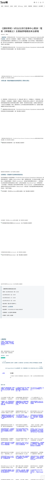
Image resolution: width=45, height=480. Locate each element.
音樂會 (7, 355)
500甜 (15, 6)
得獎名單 (6, 6)
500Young (20, 6)
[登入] (41, 2)
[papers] (39, 2)
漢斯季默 (3, 355)
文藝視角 (30, 6)
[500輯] (4, 2)
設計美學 (41, 6)
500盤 (11, 6)
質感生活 (35, 6)
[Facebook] (35, 2)
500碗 (25, 6)
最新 (2, 6)
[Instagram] (37, 2)
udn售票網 (10, 306)
